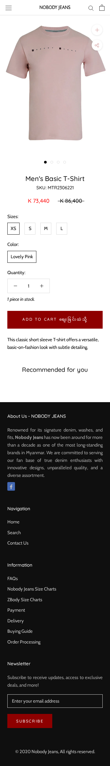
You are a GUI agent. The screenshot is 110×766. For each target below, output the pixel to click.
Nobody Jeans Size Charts (31, 589)
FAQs (12, 578)
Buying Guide (20, 631)
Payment (16, 610)
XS (13, 228)
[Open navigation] (9, 7)
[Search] (91, 7)
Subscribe (29, 721)
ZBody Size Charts (24, 599)
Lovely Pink (22, 256)
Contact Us (17, 543)
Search (14, 532)
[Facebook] (11, 486)
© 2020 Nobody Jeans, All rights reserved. (55, 751)
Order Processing (23, 642)
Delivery (15, 621)
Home (13, 522)
